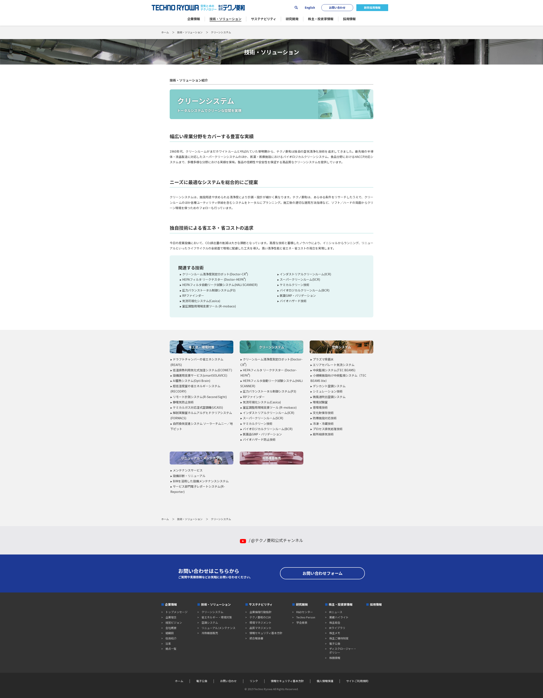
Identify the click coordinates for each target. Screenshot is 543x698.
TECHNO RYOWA (175, 7)
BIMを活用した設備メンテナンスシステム (201, 481)
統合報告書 (256, 638)
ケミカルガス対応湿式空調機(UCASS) (198, 407)
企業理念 (170, 617)
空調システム (341, 347)
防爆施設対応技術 (325, 418)
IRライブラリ (337, 628)
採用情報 (376, 604)
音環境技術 (320, 407)
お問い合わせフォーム (322, 573)
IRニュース (335, 612)
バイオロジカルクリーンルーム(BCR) (304, 290)
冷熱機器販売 (271, 458)
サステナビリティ (261, 604)
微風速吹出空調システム (329, 397)
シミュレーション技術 (328, 391)
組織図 (169, 633)
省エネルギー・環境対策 (217, 617)
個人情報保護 (325, 681)
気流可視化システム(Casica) (201, 301)
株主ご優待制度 (338, 638)
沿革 (168, 644)
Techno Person (305, 617)
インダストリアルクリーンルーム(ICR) (305, 274)
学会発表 (301, 623)
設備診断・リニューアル (189, 476)
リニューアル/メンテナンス (218, 628)
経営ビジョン (173, 623)
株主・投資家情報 (341, 604)
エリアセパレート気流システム (333, 365)
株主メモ (334, 633)
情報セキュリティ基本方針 (265, 633)
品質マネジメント (260, 628)
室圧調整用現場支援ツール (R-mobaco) (209, 306)
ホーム (165, 32)
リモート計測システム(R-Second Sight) (200, 397)
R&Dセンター (304, 612)
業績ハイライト (338, 617)
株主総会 (334, 623)
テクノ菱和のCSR (260, 617)
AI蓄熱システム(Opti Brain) (191, 381)
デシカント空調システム (329, 386)
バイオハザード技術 (293, 301)
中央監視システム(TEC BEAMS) (334, 370)
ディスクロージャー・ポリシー (342, 650)
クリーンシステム (271, 347)
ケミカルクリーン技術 (294, 285)
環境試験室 (320, 402)
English (310, 8)
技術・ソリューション (190, 32)
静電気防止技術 (183, 402)
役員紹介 (170, 638)
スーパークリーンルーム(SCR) (300, 279)
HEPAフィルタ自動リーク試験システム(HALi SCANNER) (220, 285)
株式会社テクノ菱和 (231, 7)
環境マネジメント (260, 623)
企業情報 (171, 604)
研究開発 (302, 604)
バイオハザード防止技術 (259, 439)
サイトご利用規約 (357, 681)
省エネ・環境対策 (201, 347)
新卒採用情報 (372, 8)
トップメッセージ (176, 612)
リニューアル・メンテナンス (201, 458)
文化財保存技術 (323, 413)
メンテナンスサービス (188, 470)
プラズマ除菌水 (323, 359)
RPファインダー (193, 295)
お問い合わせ (337, 8)
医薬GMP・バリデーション (298, 295)
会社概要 (170, 628)
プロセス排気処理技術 (328, 429)
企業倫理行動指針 (260, 612)
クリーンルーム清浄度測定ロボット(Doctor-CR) (215, 274)
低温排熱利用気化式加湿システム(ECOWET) (202, 370)
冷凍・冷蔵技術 (323, 423)
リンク (254, 681)
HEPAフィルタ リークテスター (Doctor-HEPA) (214, 279)
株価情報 (334, 658)
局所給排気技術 (323, 434)
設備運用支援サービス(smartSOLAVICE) (200, 375)
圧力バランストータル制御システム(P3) (208, 290)
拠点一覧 (170, 649)
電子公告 (334, 644)
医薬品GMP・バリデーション (262, 434)
